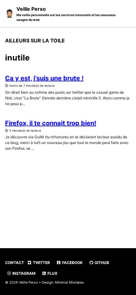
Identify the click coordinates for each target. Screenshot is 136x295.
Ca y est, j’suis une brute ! (44, 78)
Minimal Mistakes (69, 282)
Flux (52, 273)
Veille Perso (66, 14)
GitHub (101, 262)
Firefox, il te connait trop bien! (50, 123)
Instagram (23, 273)
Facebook (72, 262)
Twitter (41, 262)
